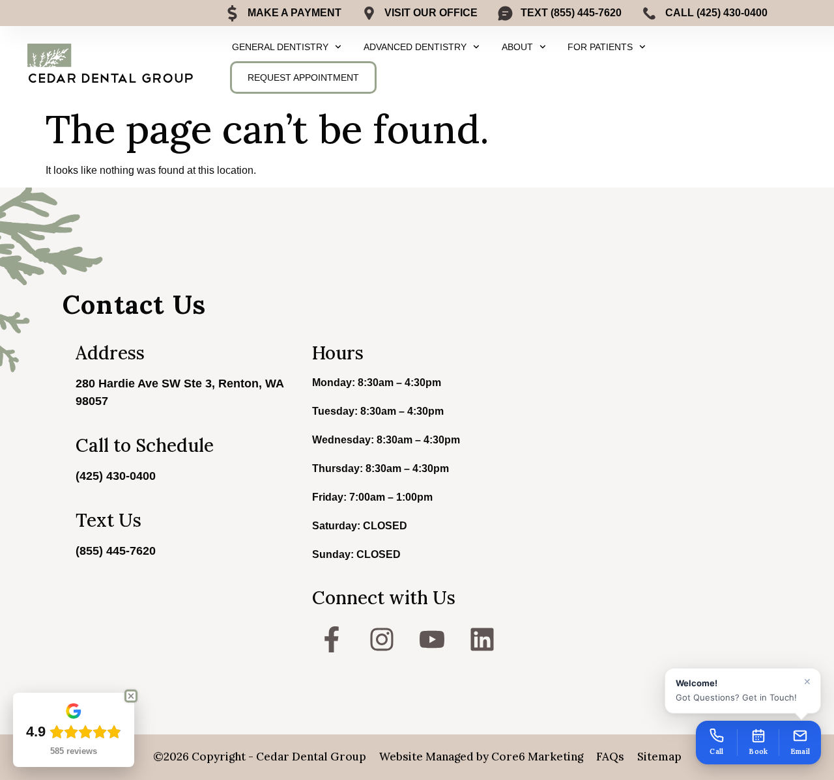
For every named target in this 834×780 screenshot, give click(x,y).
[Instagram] (381, 639)
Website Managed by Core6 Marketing (481, 756)
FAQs (610, 756)
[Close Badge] (130, 696)
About (517, 47)
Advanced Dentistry (415, 47)
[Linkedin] (482, 639)
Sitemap (659, 756)
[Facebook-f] (331, 639)
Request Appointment (303, 77)
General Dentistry (280, 47)
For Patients (600, 47)
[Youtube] (432, 639)
